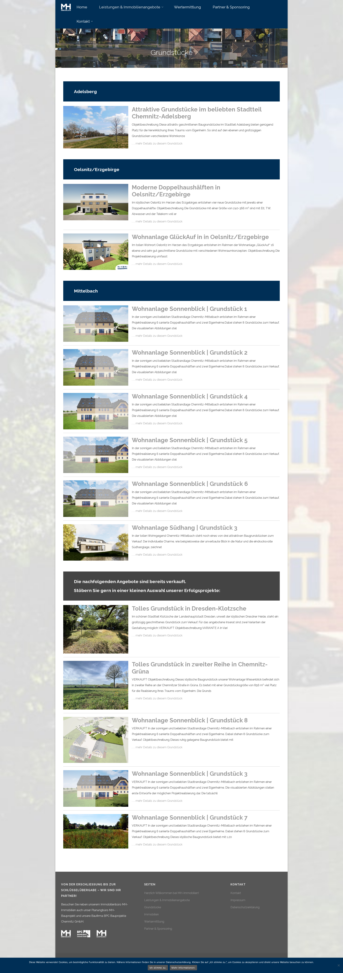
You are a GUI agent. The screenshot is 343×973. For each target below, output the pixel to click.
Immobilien (151, 914)
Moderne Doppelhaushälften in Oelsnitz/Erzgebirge (176, 191)
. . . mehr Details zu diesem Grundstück (157, 143)
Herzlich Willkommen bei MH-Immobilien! (171, 893)
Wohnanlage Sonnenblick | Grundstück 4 (190, 396)
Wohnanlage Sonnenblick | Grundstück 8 (190, 720)
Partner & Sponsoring (158, 928)
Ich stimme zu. (158, 967)
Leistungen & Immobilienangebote (167, 900)
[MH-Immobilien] (66, 7)
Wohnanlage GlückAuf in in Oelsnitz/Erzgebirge (200, 236)
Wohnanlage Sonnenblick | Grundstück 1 (189, 308)
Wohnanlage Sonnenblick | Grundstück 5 (190, 440)
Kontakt (235, 893)
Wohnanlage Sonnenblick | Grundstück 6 (190, 483)
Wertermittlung (154, 921)
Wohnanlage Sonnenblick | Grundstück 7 (189, 817)
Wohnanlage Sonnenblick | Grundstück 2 (189, 352)
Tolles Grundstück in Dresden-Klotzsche (189, 608)
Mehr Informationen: (183, 967)
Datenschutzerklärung (245, 907)
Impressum (237, 900)
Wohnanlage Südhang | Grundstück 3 (184, 527)
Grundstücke (152, 907)
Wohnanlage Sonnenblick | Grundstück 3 (189, 773)
